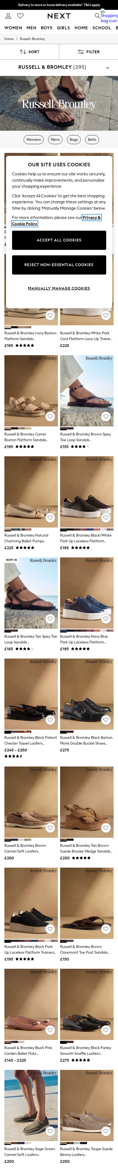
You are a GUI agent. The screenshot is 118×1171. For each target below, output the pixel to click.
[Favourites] (20, 16)
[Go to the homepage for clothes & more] (59, 16)
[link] (8, 16)
